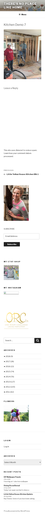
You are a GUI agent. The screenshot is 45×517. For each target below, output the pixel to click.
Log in (6, 446)
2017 (10, 361)
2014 (10, 377)
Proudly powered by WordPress (17, 511)
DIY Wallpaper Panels (12, 477)
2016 (10, 366)
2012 (10, 387)
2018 (9, 356)
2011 (10, 392)
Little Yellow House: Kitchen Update (18, 494)
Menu (23, 14)
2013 (10, 382)
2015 (10, 371)
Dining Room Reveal (12, 486)
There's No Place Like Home (20, 5)
